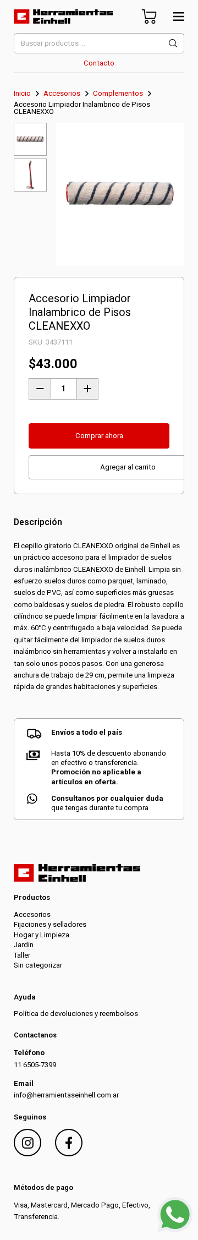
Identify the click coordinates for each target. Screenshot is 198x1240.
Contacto (99, 63)
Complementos (118, 93)
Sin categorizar (38, 965)
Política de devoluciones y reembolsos (76, 1013)
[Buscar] (173, 43)
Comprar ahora (99, 435)
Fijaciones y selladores (50, 924)
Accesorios (61, 93)
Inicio (22, 93)
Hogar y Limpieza (41, 935)
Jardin (24, 945)
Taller (22, 955)
